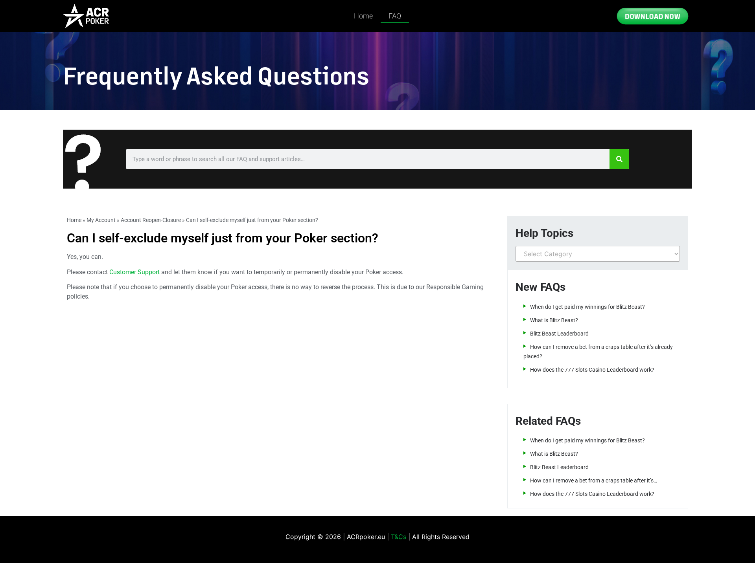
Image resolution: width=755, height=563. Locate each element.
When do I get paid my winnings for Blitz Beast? (587, 307)
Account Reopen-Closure (151, 220)
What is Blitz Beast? (554, 320)
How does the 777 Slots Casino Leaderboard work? (592, 370)
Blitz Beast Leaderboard (559, 333)
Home (363, 16)
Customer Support (134, 272)
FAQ (395, 16)
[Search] (619, 159)
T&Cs (398, 537)
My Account (101, 220)
